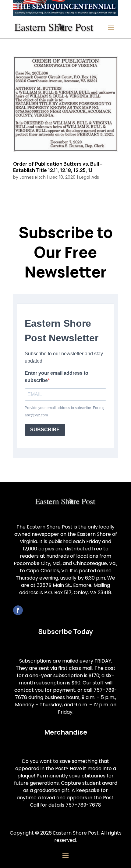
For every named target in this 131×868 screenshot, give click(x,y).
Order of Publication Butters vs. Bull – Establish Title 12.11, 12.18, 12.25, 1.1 (58, 167)
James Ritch (32, 177)
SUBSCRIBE (45, 429)
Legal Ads (89, 177)
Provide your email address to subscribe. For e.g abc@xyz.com (64, 411)
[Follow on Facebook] (18, 610)
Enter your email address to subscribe (56, 376)
